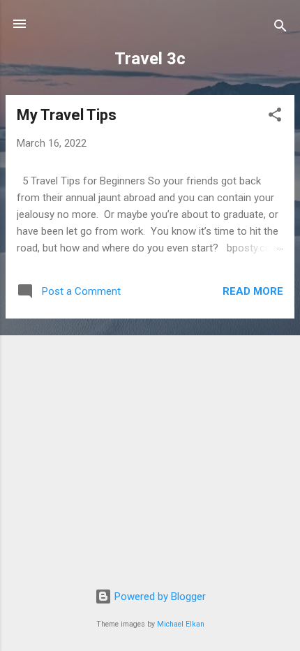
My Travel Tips (67, 115)
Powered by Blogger (159, 596)
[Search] (280, 28)
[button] (275, 117)
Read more (253, 291)
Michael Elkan (180, 624)
